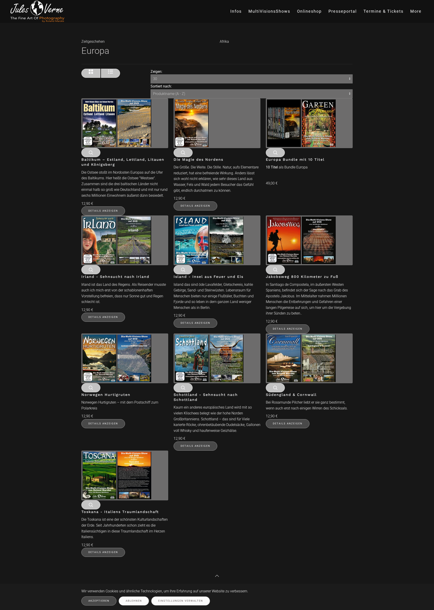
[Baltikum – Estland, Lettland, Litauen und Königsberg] (117, 123)
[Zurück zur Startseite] (38, 11)
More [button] (416, 11)
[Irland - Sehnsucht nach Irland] (117, 240)
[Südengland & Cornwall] (301, 358)
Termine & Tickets (383, 11)
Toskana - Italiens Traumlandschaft (120, 512)
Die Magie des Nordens (198, 159)
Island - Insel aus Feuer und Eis (208, 276)
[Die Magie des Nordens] (192, 123)
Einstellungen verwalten (180, 600)
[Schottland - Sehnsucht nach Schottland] (209, 358)
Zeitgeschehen (93, 41)
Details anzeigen (103, 210)
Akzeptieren (98, 600)
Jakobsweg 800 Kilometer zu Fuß (302, 276)
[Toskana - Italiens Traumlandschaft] (117, 475)
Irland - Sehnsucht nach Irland (115, 276)
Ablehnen (134, 600)
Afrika (224, 41)
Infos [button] (236, 11)
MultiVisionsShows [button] (269, 11)
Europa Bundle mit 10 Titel (295, 159)
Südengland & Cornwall (291, 394)
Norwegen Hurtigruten (105, 394)
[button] (217, 576)
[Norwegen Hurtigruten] (117, 358)
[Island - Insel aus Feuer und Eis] (209, 240)
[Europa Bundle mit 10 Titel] (301, 123)
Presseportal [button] (342, 11)
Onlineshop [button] (309, 11)
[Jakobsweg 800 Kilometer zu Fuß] (301, 240)
